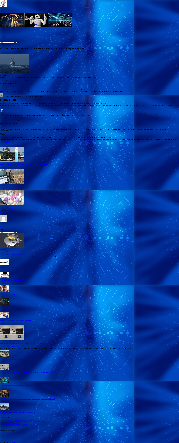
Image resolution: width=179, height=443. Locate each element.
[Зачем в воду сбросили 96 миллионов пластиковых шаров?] (4, 409)
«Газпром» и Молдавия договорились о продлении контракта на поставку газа (24, 164)
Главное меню (3, 43)
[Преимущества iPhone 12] (4, 304)
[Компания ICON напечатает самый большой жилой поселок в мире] (4, 356)
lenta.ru (7, 142)
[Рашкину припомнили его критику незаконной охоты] (12, 183)
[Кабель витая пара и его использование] (4, 264)
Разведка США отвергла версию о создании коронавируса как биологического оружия (26, 208)
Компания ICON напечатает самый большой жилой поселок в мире (20, 359)
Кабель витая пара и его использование (12, 267)
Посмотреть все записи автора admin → (9, 226)
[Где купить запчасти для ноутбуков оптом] (4, 278)
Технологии (6, 37)
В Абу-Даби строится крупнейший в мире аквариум (16, 385)
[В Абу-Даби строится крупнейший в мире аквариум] (4, 383)
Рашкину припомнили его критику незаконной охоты (16, 186)
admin (8, 51)
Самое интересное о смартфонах (10, 294)
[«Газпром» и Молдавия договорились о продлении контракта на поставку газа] (12, 161)
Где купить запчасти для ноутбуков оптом (13, 280)
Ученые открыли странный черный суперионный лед (16, 425)
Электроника (6, 38)
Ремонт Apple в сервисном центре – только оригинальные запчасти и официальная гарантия (28, 251)
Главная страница (7, 28)
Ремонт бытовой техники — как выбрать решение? (15, 320)
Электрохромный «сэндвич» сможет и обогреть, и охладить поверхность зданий (24, 343)
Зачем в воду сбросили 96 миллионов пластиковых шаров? (18, 412)
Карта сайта (5, 40)
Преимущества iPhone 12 (7, 307)
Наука (4, 32)
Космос (4, 31)
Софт (4, 35)
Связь (4, 33)
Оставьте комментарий (16, 51)
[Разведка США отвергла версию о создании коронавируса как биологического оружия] (12, 205)
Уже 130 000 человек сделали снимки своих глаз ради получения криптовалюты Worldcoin (27, 399)
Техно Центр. (3, 8)
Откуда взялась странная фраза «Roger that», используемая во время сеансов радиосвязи (27, 372)
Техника (5, 36)
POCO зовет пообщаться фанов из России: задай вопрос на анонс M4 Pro (20, 424)
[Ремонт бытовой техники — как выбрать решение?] (4, 317)
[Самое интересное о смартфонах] (4, 291)
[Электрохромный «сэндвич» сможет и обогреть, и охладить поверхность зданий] (12, 339)
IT (3, 30)
